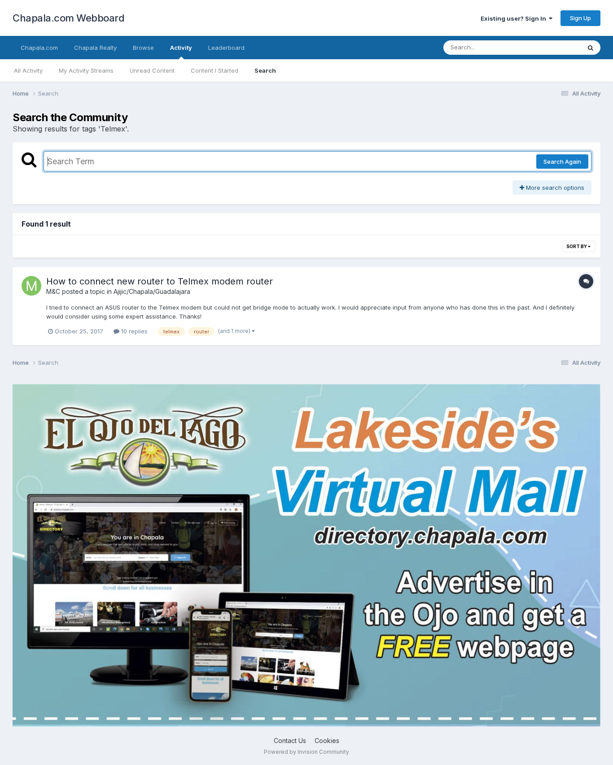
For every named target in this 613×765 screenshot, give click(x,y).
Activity (181, 47)
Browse (143, 47)
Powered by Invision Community (306, 751)
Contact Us (290, 740)
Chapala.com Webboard (68, 18)
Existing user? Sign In (515, 18)
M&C (53, 291)
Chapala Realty (95, 47)
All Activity (28, 70)
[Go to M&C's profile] (31, 286)
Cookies (327, 740)
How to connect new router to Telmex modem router (159, 281)
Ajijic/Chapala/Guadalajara (152, 291)
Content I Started (214, 70)
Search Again (562, 161)
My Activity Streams (86, 70)
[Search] (590, 47)
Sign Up (580, 18)
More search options (554, 187)
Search (265, 70)
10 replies (133, 331)
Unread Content (152, 70)
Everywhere (553, 47)
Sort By (577, 246)
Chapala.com (39, 47)
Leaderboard (226, 47)
